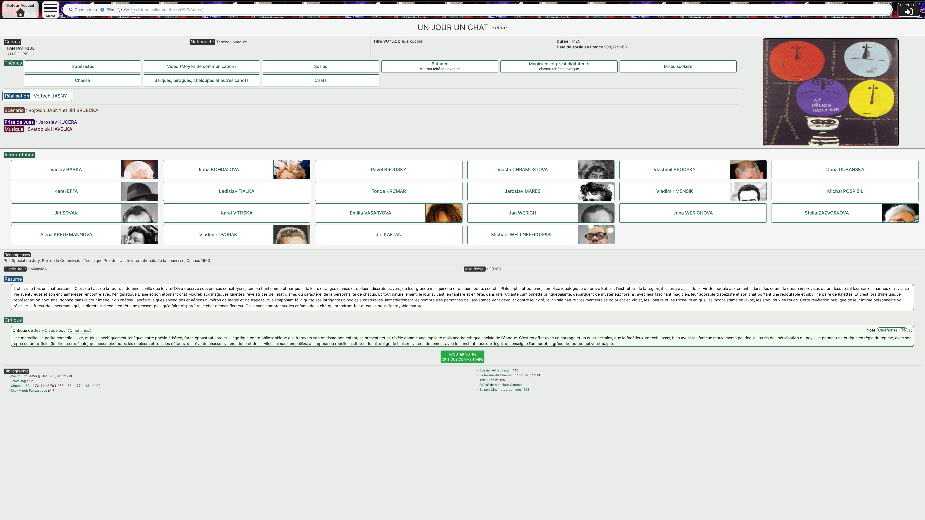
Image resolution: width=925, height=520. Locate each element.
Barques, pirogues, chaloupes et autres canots (201, 80)
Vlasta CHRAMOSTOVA (522, 169)
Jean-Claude (46, 330)
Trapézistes (82, 66)
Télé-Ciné (486, 380)
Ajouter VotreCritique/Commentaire (462, 356)
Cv (126, 9)
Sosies (320, 66)
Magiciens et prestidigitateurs (559, 63)
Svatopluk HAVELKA (50, 129)
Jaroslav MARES (523, 191)
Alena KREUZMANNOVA (66, 234)
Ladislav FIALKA (236, 191)
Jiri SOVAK (66, 213)
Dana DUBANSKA (845, 169)
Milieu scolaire (678, 66)
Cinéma (17, 386)
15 (516, 370)
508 (69, 376)
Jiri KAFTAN (389, 234)
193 (521, 375)
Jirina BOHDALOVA (218, 169)
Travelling (18, 381)
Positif (15, 376)
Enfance (440, 63)
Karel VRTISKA (236, 213)
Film (110, 9)
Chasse (82, 80)
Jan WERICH (522, 213)
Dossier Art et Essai (494, 370)
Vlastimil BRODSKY (675, 169)
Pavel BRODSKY (388, 169)
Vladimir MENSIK (674, 191)
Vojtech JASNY (50, 96)
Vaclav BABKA (66, 169)
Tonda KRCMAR (389, 191)
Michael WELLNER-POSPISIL (522, 234)
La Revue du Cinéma (495, 375)
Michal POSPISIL (845, 191)
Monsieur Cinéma (508, 385)
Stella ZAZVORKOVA (827, 213)
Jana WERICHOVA (693, 213)
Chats (321, 80)
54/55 (32, 376)
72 (37, 386)
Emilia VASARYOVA (370, 213)
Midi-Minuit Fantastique (29, 390)
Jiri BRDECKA (83, 110)
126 (502, 380)
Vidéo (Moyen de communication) (201, 66)
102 (97, 386)
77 (79, 386)
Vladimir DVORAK (218, 234)
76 (52, 386)
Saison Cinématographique (500, 389)
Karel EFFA (66, 191)
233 (537, 375)
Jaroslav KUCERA (57, 122)
